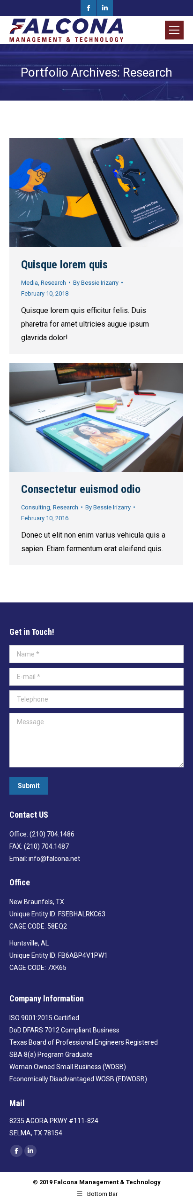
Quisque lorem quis (64, 264)
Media (29, 282)
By (96, 282)
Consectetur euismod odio (81, 489)
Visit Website (71, 192)
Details (121, 192)
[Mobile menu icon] (174, 30)
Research (53, 282)
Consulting (35, 507)
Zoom (96, 192)
